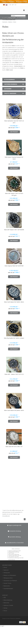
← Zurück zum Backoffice (8, 1)
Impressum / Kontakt (8, 605)
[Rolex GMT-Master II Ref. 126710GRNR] (5, 219)
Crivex (8, 618)
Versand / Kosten (7, 583)
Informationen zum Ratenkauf (10, 580)
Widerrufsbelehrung (8, 600)
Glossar (5, 567)
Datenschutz (6, 602)
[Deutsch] (4, 5)
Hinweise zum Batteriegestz (10, 575)
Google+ (2, 626)
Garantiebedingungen (8, 588)
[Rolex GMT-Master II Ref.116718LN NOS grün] (5, 183)
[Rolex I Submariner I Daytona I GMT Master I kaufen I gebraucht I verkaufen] (10, 18)
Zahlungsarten (7, 572)
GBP (13, 4)
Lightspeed (18, 618)
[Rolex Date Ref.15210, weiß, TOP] (5, 436)
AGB (5, 597)
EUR (10, 4)
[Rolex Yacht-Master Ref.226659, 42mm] (5, 400)
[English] (6, 5)
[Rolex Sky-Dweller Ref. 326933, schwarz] (5, 328)
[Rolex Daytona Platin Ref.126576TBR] (5, 255)
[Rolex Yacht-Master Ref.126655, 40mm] (5, 292)
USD (15, 4)
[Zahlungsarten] (22, 622)
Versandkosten (6, 516)
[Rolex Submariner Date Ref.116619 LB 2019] (5, 110)
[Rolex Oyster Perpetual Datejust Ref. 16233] (5, 147)
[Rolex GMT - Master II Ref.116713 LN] (5, 364)
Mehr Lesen (9, 70)
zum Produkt (14, 132)
